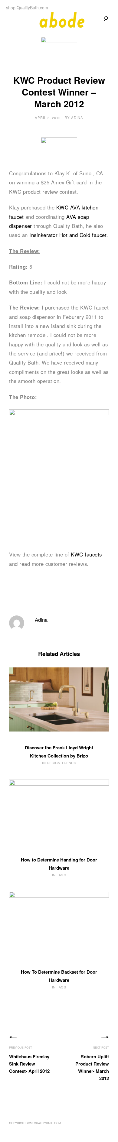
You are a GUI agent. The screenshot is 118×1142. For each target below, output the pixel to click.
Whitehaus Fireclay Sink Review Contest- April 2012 (29, 1063)
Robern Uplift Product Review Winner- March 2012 (92, 1067)
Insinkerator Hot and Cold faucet (68, 234)
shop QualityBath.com (27, 8)
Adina (77, 117)
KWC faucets (86, 554)
